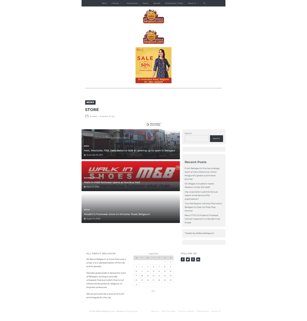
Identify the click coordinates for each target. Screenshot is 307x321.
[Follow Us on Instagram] (193, 259)
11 (142, 271)
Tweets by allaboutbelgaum (199, 233)
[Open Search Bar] (204, 3)
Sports (145, 3)
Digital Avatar (132, 311)
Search (188, 133)
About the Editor (168, 311)
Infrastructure (132, 3)
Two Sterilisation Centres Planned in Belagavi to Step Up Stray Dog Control (203, 207)
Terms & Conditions (186, 311)
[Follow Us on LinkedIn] (198, 259)
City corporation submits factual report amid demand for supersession (201, 195)
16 (170, 271)
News (104, 3)
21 (159, 276)
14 (159, 271)
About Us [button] (192, 3)
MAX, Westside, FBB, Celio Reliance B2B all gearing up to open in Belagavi (129, 150)
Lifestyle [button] (115, 3)
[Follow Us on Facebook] (183, 259)
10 (136, 271)
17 (136, 276)
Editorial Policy (203, 311)
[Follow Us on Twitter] (188, 259)
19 (147, 276)
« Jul (152, 291)
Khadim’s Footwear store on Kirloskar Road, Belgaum (117, 214)
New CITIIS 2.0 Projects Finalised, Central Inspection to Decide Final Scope (202, 219)
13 (153, 271)
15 (164, 271)
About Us (155, 311)
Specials (156, 3)
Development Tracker (174, 3)
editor (94, 116)
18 (142, 276)
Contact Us (216, 311)
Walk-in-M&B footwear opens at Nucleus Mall (112, 182)
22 (165, 276)
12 (147, 271)
